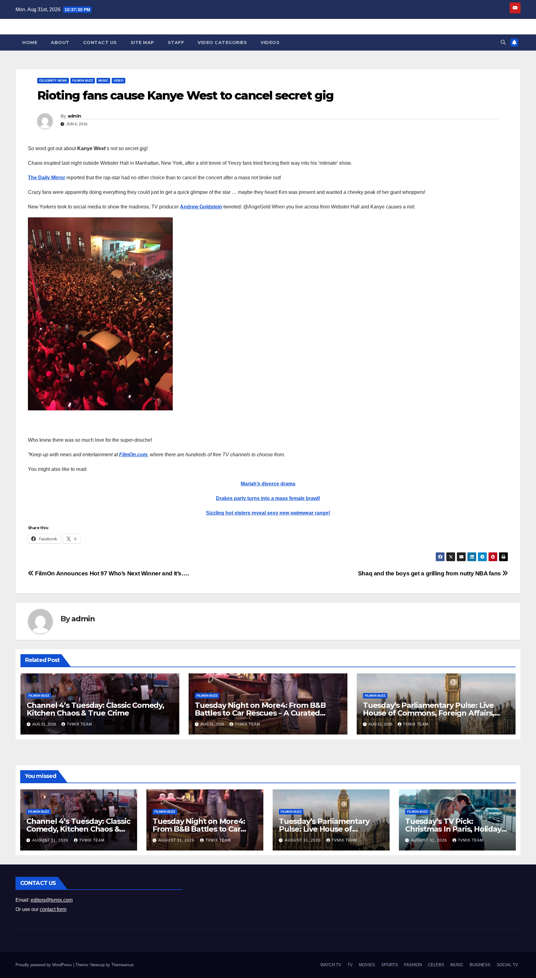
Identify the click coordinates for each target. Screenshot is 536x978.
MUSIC (103, 80)
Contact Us (100, 42)
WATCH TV (330, 964)
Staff (176, 42)
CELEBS (436, 964)
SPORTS (389, 964)
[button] (503, 42)
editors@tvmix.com (52, 900)
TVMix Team (79, 724)
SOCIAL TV (507, 964)
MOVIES (367, 964)
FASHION (413, 964)
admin (74, 116)
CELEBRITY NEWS (53, 80)
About (60, 42)
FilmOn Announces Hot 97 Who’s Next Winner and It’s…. (111, 573)
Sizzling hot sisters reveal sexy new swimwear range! (268, 513)
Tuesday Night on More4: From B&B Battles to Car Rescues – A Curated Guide (260, 713)
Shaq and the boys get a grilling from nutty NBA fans (430, 573)
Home (29, 42)
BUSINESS (480, 964)
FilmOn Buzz (82, 80)
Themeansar (122, 964)
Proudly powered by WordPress (44, 964)
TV (350, 964)
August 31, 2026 (50, 840)
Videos (270, 42)
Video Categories (222, 42)
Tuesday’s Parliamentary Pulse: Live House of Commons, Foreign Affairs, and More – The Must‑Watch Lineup (428, 713)
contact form (53, 909)
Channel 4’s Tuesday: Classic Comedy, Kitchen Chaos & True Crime (95, 709)
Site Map (142, 42)
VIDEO (118, 80)
